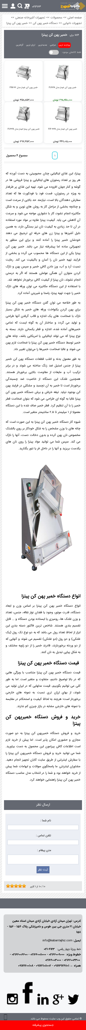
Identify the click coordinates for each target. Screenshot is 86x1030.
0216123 (36, 6)
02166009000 (56, 954)
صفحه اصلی (74, 17)
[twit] (73, 999)
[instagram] (12, 998)
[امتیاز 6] (17, 886)
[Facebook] (27, 993)
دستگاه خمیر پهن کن (45, 23)
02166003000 (53, 960)
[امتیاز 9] (23, 886)
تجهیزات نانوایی (72, 23)
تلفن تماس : (43, 835)
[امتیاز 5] (15, 886)
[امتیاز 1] (7, 886)
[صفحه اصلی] (73, 6)
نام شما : (45, 820)
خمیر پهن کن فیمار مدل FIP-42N (62, 129)
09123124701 (61, 966)
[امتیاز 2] (9, 886)
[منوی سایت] (43, 6)
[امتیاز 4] (13, 886)
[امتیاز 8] (21, 886)
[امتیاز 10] (25, 886)
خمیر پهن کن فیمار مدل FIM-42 (23, 87)
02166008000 (38, 954)
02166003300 (72, 960)
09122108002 (43, 966)
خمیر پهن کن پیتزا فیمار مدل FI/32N (23, 129)
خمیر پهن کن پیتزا (17, 23)
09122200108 (25, 966)
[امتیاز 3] (11, 886)
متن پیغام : (44, 850)
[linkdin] (43, 999)
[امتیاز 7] (19, 886)
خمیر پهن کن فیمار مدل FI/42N (62, 87)
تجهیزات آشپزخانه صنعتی (30, 17)
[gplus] (58, 999)
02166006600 (20, 954)
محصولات (56, 17)
